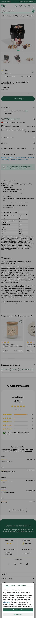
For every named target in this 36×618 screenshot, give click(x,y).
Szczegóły (12, 585)
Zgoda (6, 585)
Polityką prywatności (13, 594)
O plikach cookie (22, 585)
